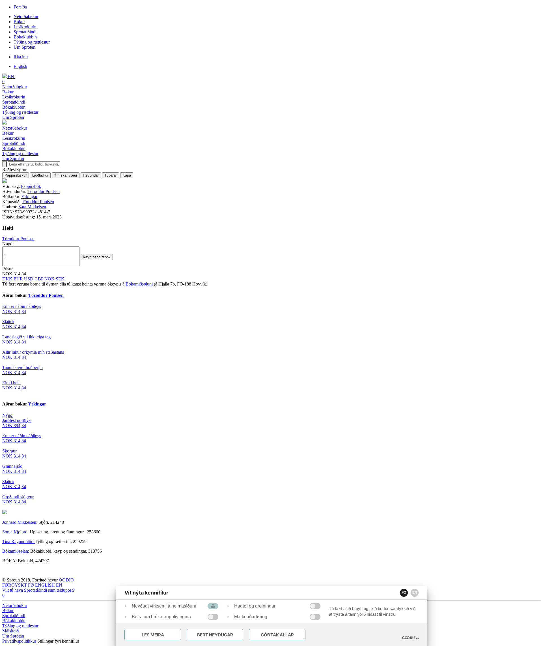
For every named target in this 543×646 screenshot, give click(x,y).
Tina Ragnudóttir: (18, 541)
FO (404, 593)
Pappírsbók (31, 186)
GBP (39, 278)
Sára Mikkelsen (32, 206)
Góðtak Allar (277, 635)
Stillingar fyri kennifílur (58, 641)
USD (29, 278)
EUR (19, 278)
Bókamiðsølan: (15, 551)
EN (414, 593)
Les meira (153, 635)
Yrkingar (29, 196)
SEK (60, 278)
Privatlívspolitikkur (19, 641)
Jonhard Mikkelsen (19, 522)
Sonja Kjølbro (14, 531)
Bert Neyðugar (215, 635)
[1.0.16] (410, 637)
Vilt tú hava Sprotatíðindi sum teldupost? (38, 590)
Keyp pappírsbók (97, 257)
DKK (8, 278)
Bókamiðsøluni (139, 284)
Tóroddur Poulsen (43, 191)
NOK (50, 278)
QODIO (66, 580)
